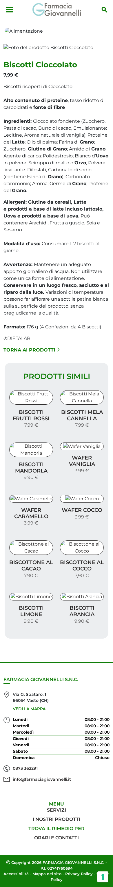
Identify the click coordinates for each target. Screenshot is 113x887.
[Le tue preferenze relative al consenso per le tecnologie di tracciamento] (102, 876)
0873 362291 (25, 768)
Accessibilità (16, 873)
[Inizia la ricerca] (105, 9)
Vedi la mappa (29, 708)
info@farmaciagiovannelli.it (42, 779)
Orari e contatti (56, 837)
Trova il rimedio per (56, 828)
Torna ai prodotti (29, 350)
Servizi (56, 810)
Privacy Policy (79, 873)
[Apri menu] (9, 9)
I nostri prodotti (56, 819)
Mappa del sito (46, 873)
